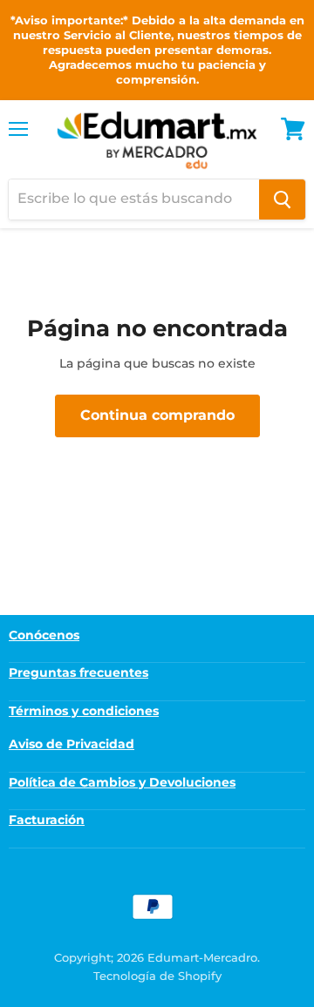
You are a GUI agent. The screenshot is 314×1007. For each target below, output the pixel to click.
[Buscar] (282, 199)
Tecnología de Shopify (157, 976)
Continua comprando (157, 415)
